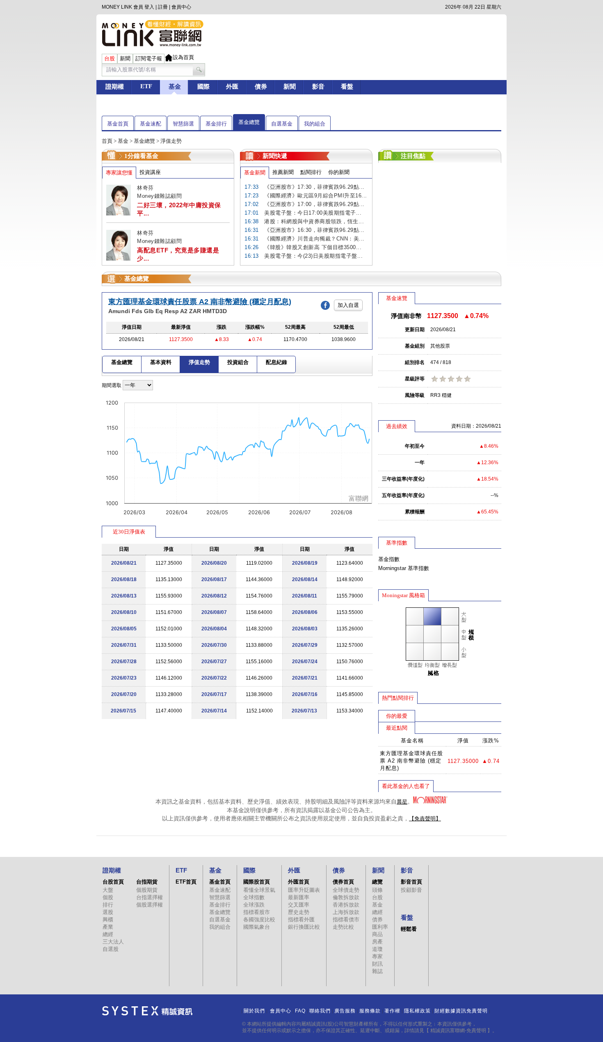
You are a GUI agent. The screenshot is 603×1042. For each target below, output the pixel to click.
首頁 (107, 141)
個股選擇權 (149, 905)
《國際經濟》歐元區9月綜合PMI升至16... (315, 195)
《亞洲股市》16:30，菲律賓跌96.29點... (314, 230)
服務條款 (370, 1011)
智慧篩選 (183, 124)
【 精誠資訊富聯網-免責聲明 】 (458, 1030)
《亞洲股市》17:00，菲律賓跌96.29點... (314, 204)
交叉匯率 (298, 905)
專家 (377, 956)
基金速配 (150, 124)
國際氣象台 (256, 927)
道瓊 (377, 949)
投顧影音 (411, 890)
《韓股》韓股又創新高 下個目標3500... (312, 247)
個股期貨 (147, 890)
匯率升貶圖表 (304, 890)
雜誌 (377, 971)
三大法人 (113, 942)
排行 (108, 905)
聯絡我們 (320, 1011)
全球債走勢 (346, 890)
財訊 (377, 964)
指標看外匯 (301, 919)
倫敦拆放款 (346, 897)
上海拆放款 (346, 912)
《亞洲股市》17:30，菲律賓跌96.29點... (314, 187)
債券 (377, 919)
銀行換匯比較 (304, 927)
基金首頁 (117, 124)
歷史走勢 (298, 912)
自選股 (111, 949)
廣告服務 (345, 1011)
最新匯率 (298, 897)
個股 (108, 897)
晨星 (402, 802)
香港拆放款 (346, 905)
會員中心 (181, 7)
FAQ (300, 1011)
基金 (123, 141)
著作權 (392, 1011)
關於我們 (254, 1011)
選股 (108, 912)
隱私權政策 (417, 1011)
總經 (108, 934)
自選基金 (281, 124)
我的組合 (314, 124)
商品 (377, 934)
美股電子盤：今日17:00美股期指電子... (312, 213)
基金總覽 (249, 122)
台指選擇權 (149, 897)
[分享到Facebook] (327, 305)
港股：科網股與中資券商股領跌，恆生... (314, 221)
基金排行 (216, 124)
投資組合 (238, 362)
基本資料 (160, 362)
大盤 (108, 890)
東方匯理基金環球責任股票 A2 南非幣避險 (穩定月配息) (199, 302)
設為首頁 (183, 57)
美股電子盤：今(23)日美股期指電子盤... (313, 256)
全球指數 (254, 897)
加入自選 (348, 305)
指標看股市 (256, 912)
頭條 (377, 890)
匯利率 (380, 927)
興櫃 (108, 919)
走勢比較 (343, 927)
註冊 (163, 7)
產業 (108, 927)
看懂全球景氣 (259, 890)
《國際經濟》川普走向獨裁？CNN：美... (314, 239)
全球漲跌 (254, 905)
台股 (377, 897)
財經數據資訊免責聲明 (461, 1011)
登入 (149, 7)
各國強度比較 (259, 919)
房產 (377, 942)
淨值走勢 (199, 362)
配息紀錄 (276, 362)
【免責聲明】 (425, 818)
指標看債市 (346, 919)
